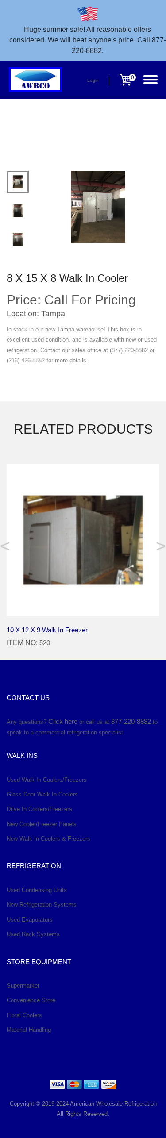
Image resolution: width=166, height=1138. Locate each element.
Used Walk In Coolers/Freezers (47, 780)
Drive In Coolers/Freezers (39, 809)
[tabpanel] (98, 207)
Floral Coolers (24, 1015)
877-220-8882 (131, 721)
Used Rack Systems (33, 934)
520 (44, 642)
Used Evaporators (30, 919)
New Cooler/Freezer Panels (42, 824)
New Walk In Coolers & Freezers (48, 838)
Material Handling (29, 1030)
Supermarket (23, 985)
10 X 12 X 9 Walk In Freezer (47, 630)
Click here (62, 721)
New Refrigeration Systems (42, 904)
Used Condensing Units (37, 890)
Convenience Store (31, 1000)
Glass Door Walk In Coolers (42, 794)
